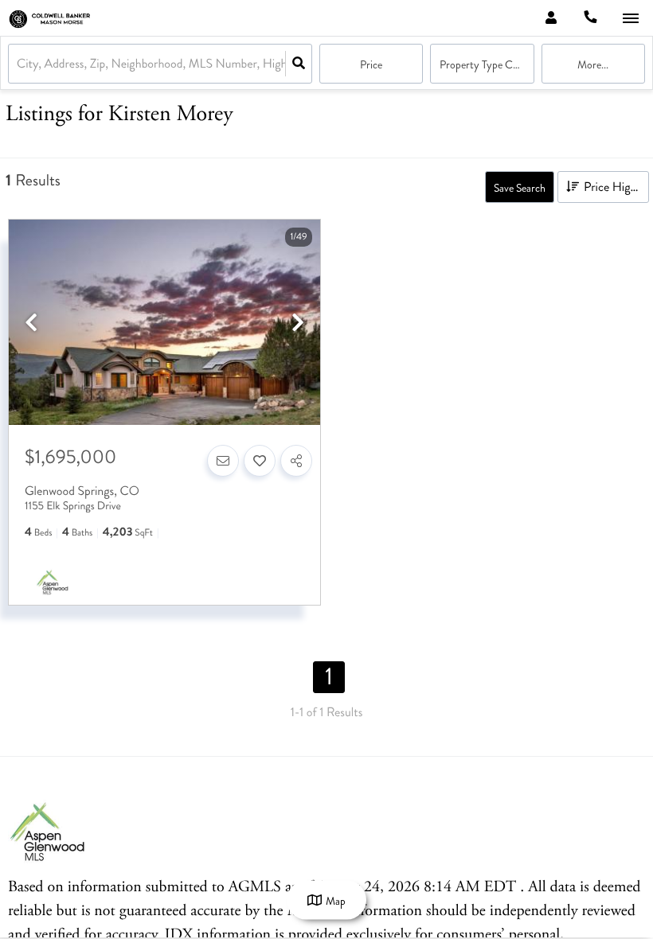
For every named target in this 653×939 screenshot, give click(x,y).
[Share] (296, 461)
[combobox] (18, 64)
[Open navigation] (630, 19)
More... (592, 64)
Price (371, 64)
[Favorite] (260, 461)
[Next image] (298, 323)
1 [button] (329, 677)
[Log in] (551, 18)
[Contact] (223, 461)
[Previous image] (31, 323)
